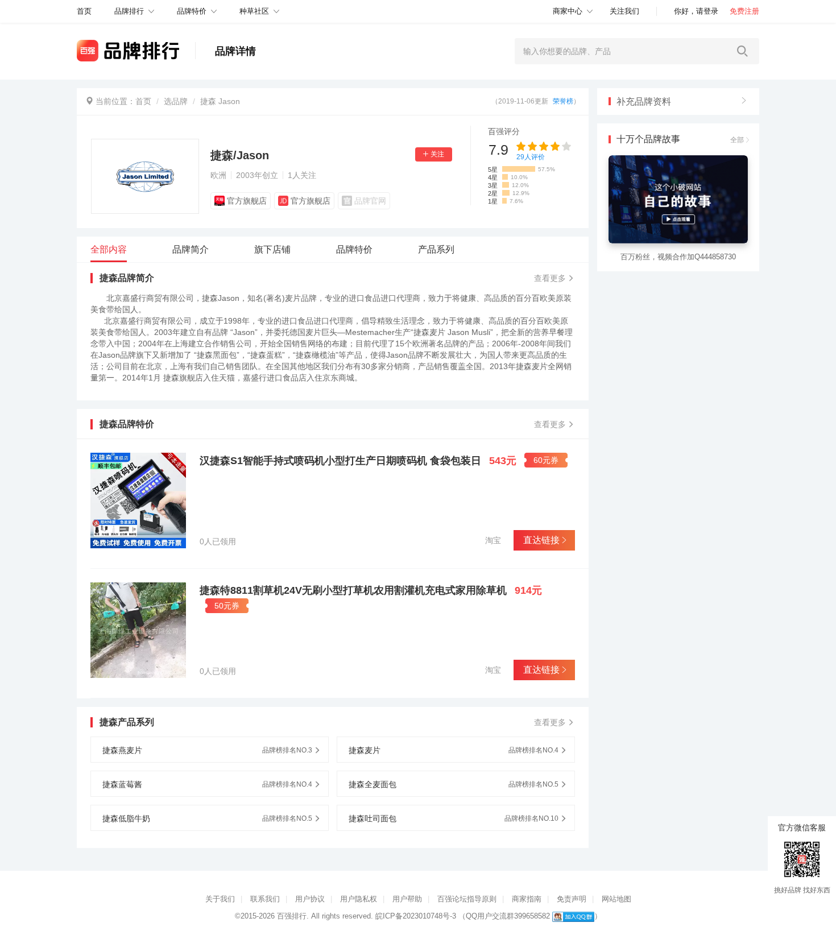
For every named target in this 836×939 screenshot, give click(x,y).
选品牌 (176, 101)
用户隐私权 (358, 899)
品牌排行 (129, 11)
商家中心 (567, 11)
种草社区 (254, 11)
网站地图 (616, 899)
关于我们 (220, 899)
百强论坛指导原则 (466, 899)
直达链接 (541, 540)
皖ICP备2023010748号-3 (415, 916)
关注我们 (624, 11)
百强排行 (292, 916)
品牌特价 (191, 11)
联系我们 (265, 899)
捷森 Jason (220, 101)
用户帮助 (407, 899)
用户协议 (310, 899)
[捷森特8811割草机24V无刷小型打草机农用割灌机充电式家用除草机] (138, 630)
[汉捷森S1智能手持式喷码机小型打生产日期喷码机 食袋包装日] (138, 500)
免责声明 (571, 899)
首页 (143, 101)
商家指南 (526, 899)
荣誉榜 (563, 101)
